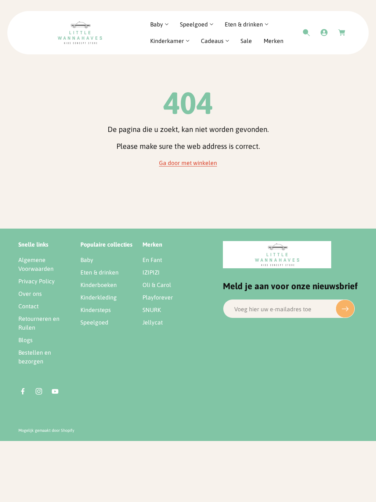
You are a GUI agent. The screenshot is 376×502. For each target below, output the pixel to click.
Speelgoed (94, 322)
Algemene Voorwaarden (36, 264)
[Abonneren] (345, 309)
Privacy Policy (36, 281)
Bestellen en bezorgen (34, 357)
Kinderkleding (98, 297)
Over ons (30, 293)
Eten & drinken (99, 272)
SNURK (151, 309)
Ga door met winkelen (188, 162)
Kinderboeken (98, 285)
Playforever (157, 297)
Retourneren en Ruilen (38, 323)
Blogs (25, 340)
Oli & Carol (156, 285)
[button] (159, 24)
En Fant (152, 260)
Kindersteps (95, 309)
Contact (28, 306)
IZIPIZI (151, 272)
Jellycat (152, 322)
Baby (86, 260)
